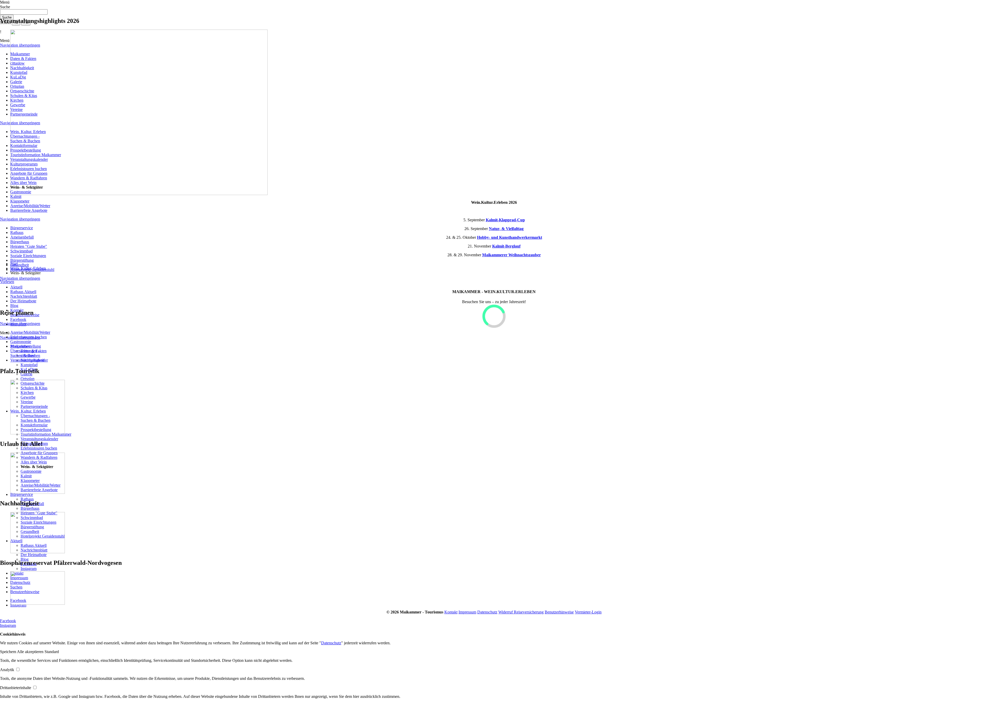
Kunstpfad (29, 365)
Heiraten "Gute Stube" (28, 246)
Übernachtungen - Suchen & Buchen (25, 353)
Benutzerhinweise (559, 612)
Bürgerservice (21, 228)
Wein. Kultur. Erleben (28, 268)
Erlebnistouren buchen (39, 448)
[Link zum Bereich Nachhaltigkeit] (37, 552)
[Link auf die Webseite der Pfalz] (37, 433)
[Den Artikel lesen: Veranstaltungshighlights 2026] (139, 193)
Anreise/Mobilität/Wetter (30, 206)
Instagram (29, 568)
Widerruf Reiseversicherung (521, 612)
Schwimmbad (21, 251)
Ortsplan (27, 378)
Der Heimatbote (34, 554)
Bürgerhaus (19, 242)
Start (14, 263)
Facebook (8, 621)
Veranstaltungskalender (39, 439)
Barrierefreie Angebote (28, 210)
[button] (8, 651)
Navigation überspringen (20, 219)
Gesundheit (19, 265)
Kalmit (15, 196)
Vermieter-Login (588, 612)
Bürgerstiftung (22, 260)
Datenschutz (487, 612)
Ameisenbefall (22, 237)
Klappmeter (19, 201)
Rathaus (16, 232)
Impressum (467, 612)
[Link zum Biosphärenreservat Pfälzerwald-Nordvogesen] (37, 603)
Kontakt (450, 612)
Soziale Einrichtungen (28, 255)
